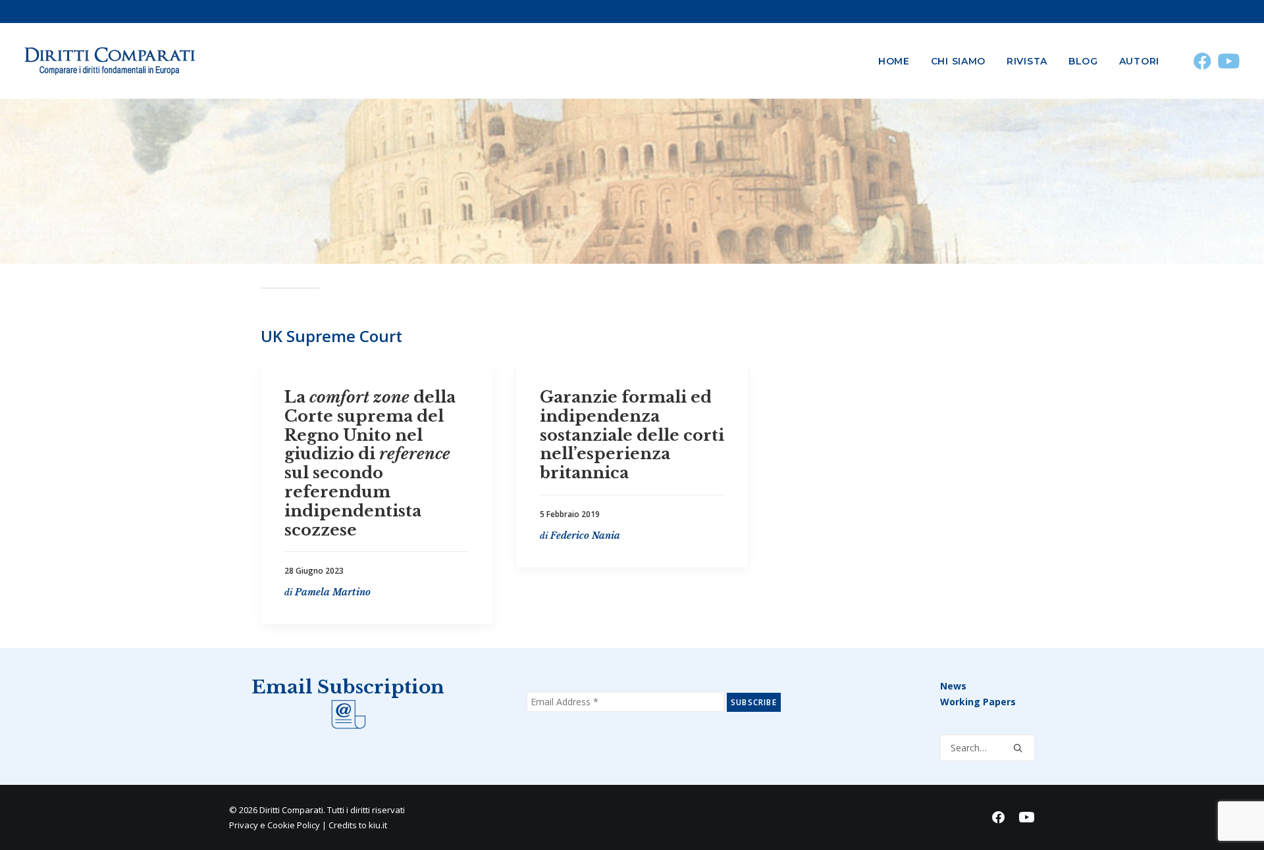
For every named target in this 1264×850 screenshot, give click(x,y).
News (953, 686)
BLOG (1083, 61)
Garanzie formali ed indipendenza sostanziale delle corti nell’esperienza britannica (632, 435)
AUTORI (1139, 61)
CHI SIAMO (958, 61)
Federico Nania (585, 535)
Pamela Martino (333, 592)
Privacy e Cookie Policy (274, 825)
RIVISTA (1027, 61)
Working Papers (978, 701)
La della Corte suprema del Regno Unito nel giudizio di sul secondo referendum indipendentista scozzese (370, 463)
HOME (894, 61)
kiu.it (378, 825)
